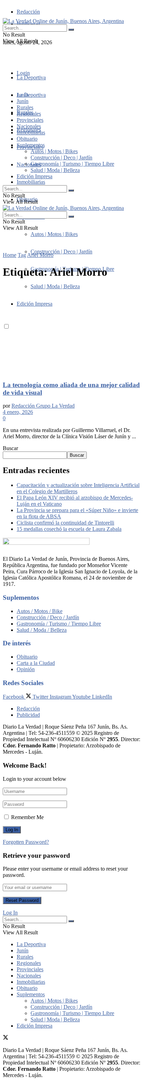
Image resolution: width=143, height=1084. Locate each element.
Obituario (27, 139)
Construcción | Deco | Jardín (61, 251)
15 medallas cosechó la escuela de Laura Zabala (69, 529)
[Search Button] (71, 30)
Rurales (25, 107)
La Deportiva (31, 77)
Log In (10, 913)
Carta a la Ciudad (36, 663)
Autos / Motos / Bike (39, 611)
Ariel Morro (40, 255)
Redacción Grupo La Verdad (43, 406)
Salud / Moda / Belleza (42, 630)
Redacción (28, 12)
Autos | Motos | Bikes (54, 234)
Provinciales (30, 120)
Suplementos (31, 145)
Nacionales (29, 164)
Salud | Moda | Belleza (55, 170)
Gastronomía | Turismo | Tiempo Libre (72, 164)
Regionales (29, 114)
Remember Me (27, 817)
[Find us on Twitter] (5, 55)
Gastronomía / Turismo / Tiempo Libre (59, 624)
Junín (22, 101)
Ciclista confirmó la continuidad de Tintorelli (65, 523)
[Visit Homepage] (63, 21)
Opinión (26, 669)
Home (9, 255)
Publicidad (28, 715)
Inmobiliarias (31, 182)
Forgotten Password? (26, 842)
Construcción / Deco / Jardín (48, 617)
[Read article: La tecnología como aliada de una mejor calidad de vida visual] (71, 330)
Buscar (10, 448)
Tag (22, 255)
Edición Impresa (34, 176)
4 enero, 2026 (18, 412)
